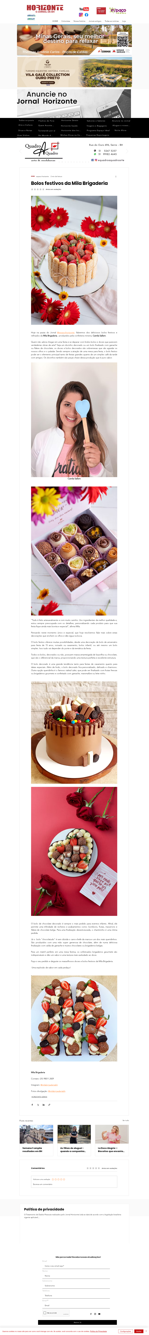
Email (44, 1261)
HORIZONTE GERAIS (39, 1097)
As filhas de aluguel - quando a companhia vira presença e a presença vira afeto (72, 1150)
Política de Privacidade (98, 1331)
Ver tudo (126, 1120)
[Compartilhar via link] (49, 1105)
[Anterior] (21, 39)
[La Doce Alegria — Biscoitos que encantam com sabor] (112, 1134)
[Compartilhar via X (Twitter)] (38, 1105)
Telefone (46, 1291)
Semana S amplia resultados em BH (32, 1150)
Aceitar (138, 1331)
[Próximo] (128, 39)
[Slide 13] (71, 52)
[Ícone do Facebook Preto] (91, 1314)
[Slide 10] (74, 52)
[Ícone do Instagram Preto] (95, 1314)
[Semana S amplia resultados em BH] (36, 1134)
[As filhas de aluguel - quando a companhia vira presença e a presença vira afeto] (74, 1134)
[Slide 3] (77, 52)
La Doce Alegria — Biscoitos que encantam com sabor (111, 1150)
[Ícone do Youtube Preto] (99, 1314)
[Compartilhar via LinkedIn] (43, 1105)
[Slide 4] (68, 162)
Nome (45, 1271)
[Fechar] (146, 1331)
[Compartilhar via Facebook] (32, 1105)
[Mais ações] (115, 176)
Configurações (125, 1331)
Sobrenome (47, 1281)
